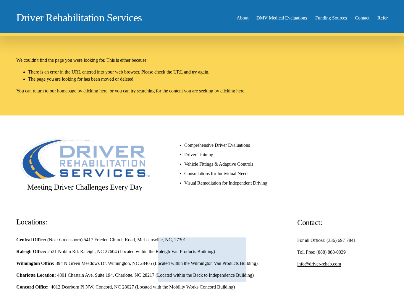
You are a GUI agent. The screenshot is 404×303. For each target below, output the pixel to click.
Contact (362, 17)
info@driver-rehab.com (319, 263)
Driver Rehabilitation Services (79, 18)
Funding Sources (331, 17)
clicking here (95, 90)
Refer (382, 17)
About (242, 17)
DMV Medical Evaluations (281, 17)
